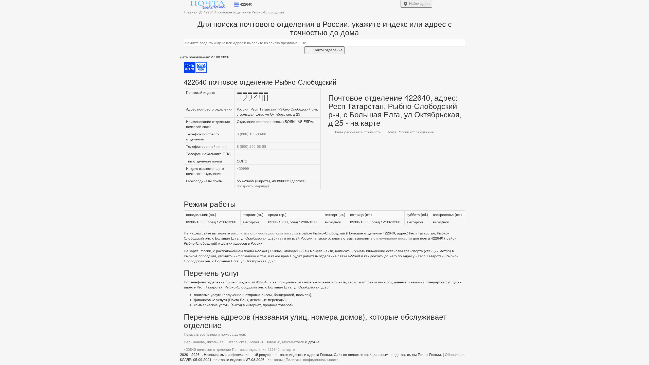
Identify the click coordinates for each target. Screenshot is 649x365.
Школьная (215, 341)
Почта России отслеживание (410, 131)
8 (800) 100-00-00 (251, 133)
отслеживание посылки (392, 238)
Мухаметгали (293, 341)
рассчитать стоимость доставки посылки (264, 232)
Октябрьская (236, 341)
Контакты (275, 359)
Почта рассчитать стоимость (356, 131)
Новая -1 (256, 341)
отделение (328, 49)
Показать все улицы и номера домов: (215, 334)
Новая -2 (272, 341)
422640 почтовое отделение (207, 349)
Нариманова (194, 341)
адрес (419, 3)
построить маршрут (253, 185)
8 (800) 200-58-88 (251, 146)
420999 (243, 168)
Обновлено (454, 354)
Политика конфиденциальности (312, 359)
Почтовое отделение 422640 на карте (263, 349)
